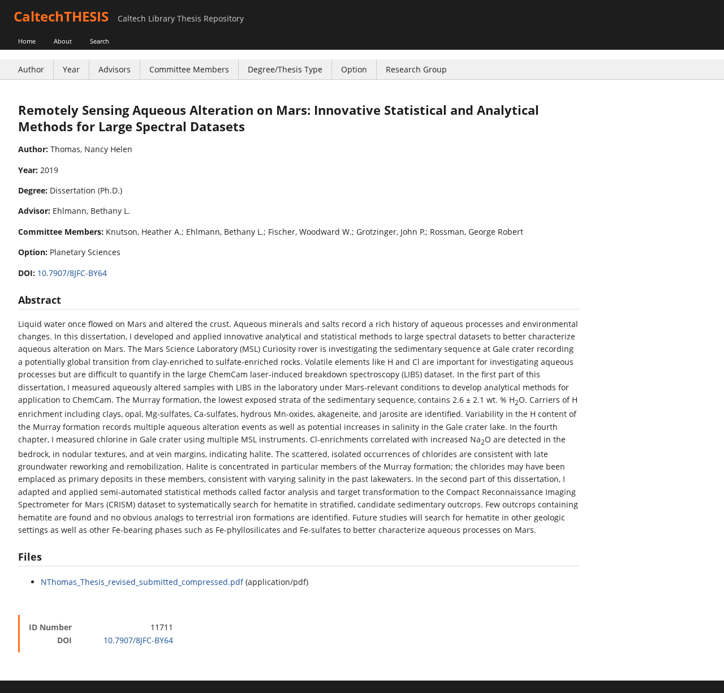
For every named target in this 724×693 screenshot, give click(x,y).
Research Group (416, 69)
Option (354, 69)
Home (27, 41)
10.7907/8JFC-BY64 (72, 273)
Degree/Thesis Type (285, 69)
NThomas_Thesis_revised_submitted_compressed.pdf (142, 581)
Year (71, 69)
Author (31, 69)
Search (99, 41)
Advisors (114, 69)
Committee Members (189, 69)
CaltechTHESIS (61, 16)
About (63, 41)
